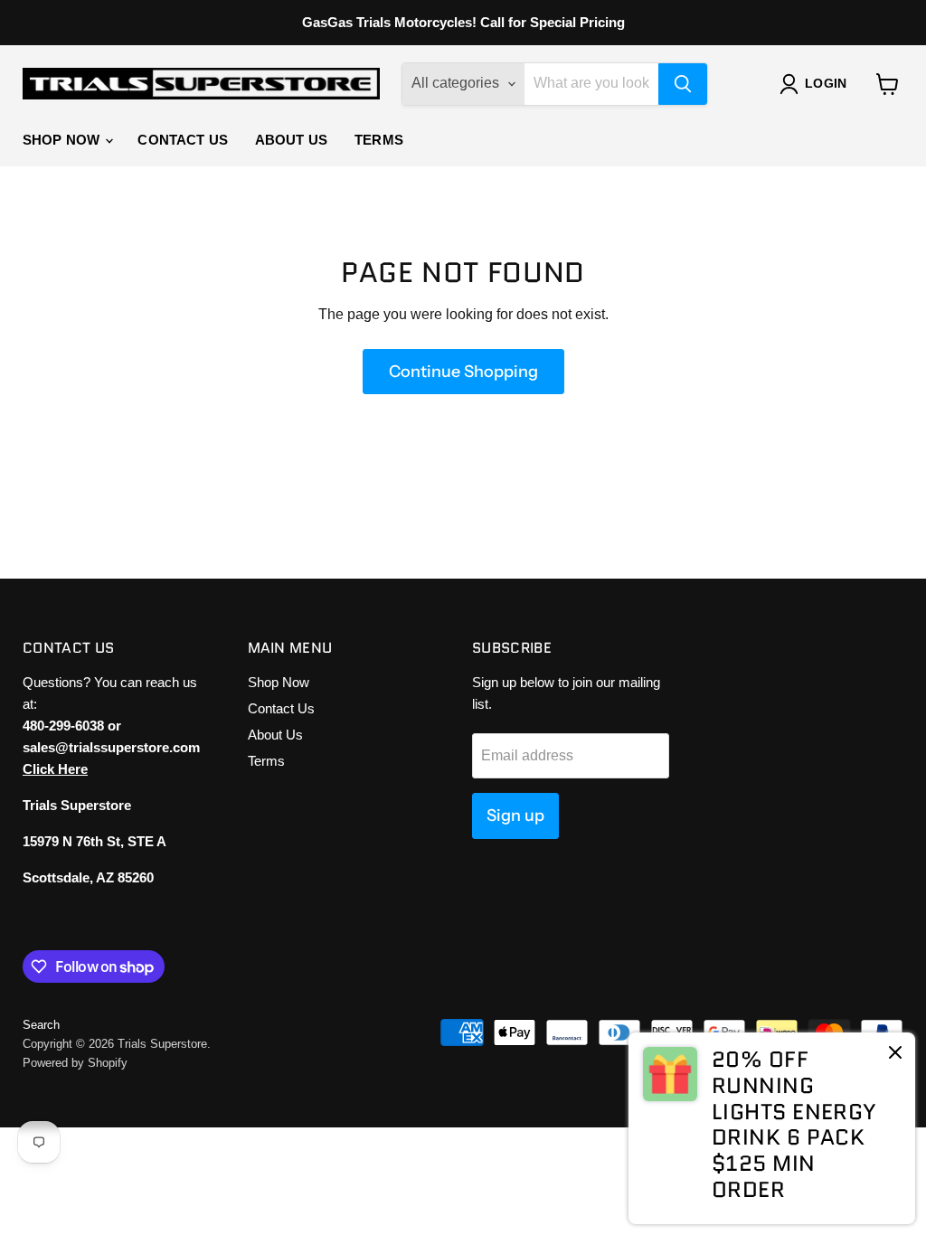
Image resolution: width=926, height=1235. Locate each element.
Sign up (515, 815)
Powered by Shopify (75, 1063)
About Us (291, 139)
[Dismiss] (895, 1054)
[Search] (682, 84)
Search (41, 1025)
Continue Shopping (463, 372)
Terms (378, 139)
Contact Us (182, 139)
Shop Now (63, 139)
